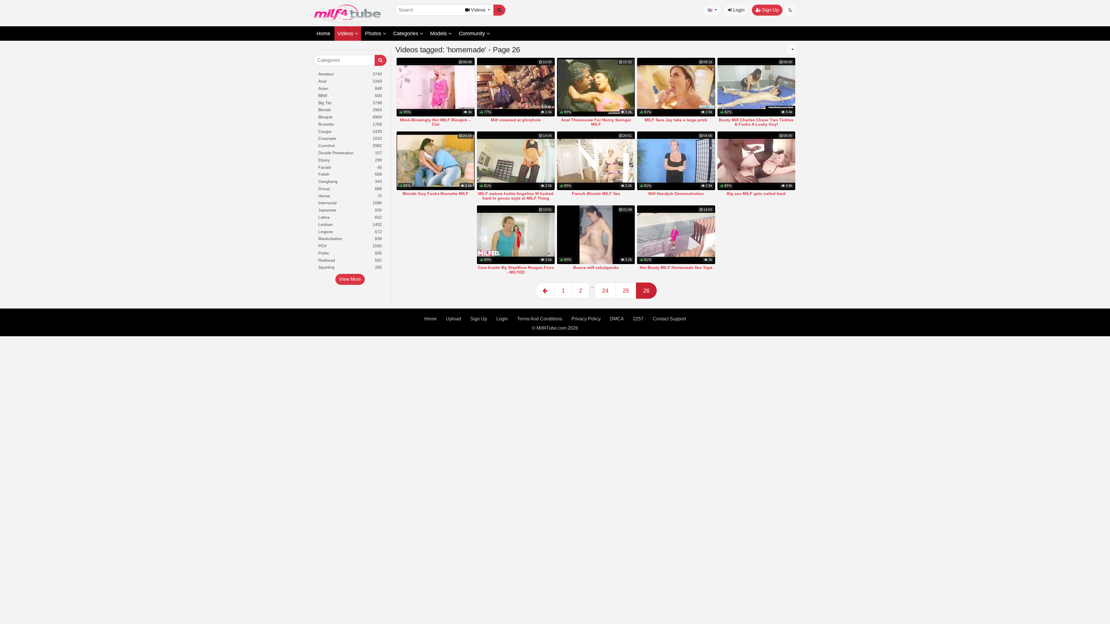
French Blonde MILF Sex (596, 193)
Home (323, 33)
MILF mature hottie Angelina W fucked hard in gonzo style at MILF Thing (516, 195)
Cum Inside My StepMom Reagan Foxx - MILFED (516, 269)
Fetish (350, 174)
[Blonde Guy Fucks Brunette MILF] (435, 160)
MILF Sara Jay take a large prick (676, 120)
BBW (350, 95)
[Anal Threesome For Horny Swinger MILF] (596, 87)
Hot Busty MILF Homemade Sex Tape (676, 267)
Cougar (350, 131)
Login (738, 10)
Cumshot (350, 145)
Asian (350, 88)
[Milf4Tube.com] (347, 14)
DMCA (617, 318)
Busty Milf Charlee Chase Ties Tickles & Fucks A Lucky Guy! (756, 122)
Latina (350, 217)
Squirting (350, 267)
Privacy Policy (586, 318)
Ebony (350, 160)
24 (605, 290)
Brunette (350, 124)
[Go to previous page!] (545, 291)
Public (350, 253)
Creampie (350, 138)
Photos (374, 33)
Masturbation (350, 238)
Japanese (350, 210)
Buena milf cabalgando (596, 267)
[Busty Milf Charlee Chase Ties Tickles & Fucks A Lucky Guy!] (756, 87)
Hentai (350, 196)
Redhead (350, 260)
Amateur (350, 74)
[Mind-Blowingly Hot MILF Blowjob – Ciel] (435, 87)
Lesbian (350, 224)
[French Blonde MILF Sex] (596, 160)
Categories (406, 33)
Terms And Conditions (539, 318)
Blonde (350, 109)
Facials (350, 167)
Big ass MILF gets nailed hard (756, 193)
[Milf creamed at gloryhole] (516, 87)
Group (350, 188)
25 (626, 290)
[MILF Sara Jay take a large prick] (676, 87)
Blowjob (350, 117)
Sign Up (770, 10)
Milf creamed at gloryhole (516, 120)
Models (439, 33)
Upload (453, 318)
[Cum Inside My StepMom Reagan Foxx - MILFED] (516, 234)
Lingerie (350, 231)
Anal (350, 81)
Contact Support (669, 318)
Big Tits (350, 103)
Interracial (350, 202)
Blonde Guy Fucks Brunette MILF (436, 193)
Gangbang (350, 181)
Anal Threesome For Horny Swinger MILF (596, 122)
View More (350, 279)
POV (350, 246)
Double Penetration (350, 153)
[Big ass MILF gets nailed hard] (756, 160)
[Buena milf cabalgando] (596, 234)
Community (472, 33)
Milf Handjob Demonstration (676, 193)
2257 (638, 318)
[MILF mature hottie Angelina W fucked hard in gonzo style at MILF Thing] (516, 160)
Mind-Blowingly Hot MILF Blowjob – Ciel (435, 122)
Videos (346, 33)
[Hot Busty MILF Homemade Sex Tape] (676, 234)
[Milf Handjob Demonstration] (676, 160)
